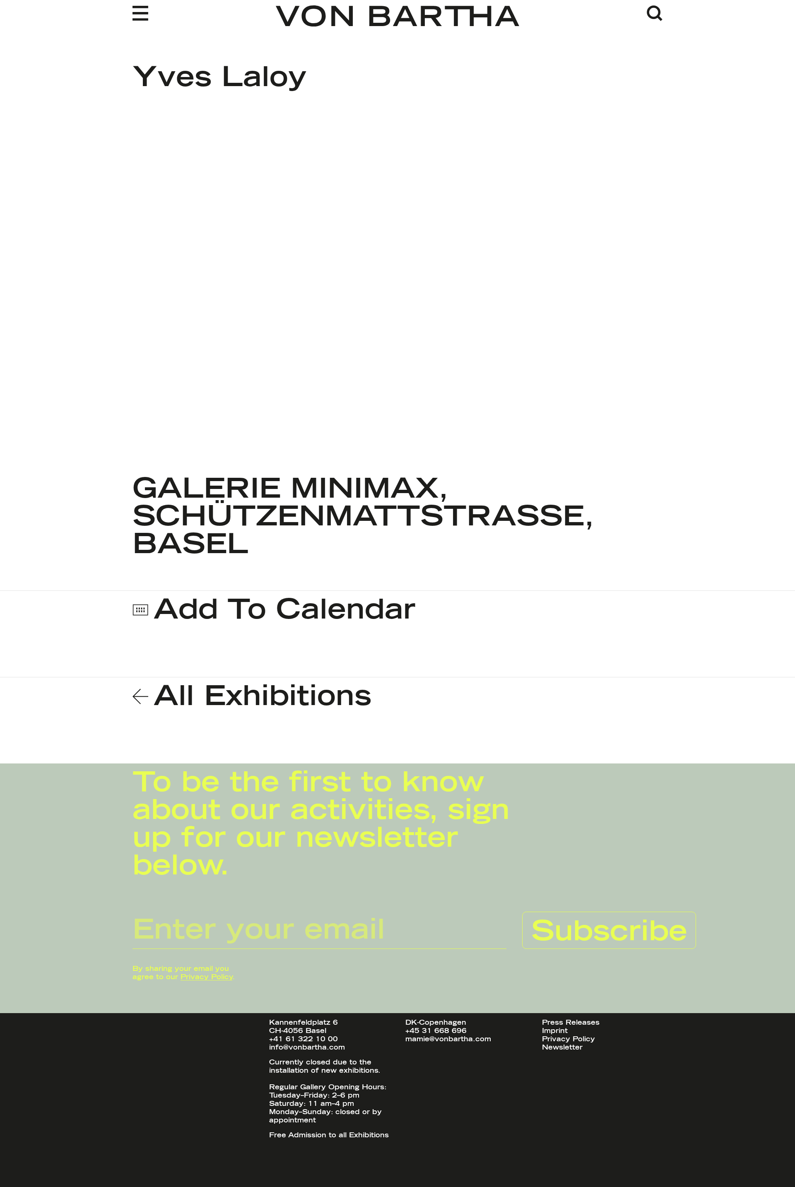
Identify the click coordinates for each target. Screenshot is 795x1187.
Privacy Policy (206, 977)
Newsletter (562, 1047)
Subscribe (609, 932)
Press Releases (571, 1022)
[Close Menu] (148, 13)
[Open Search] (654, 13)
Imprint (555, 1031)
